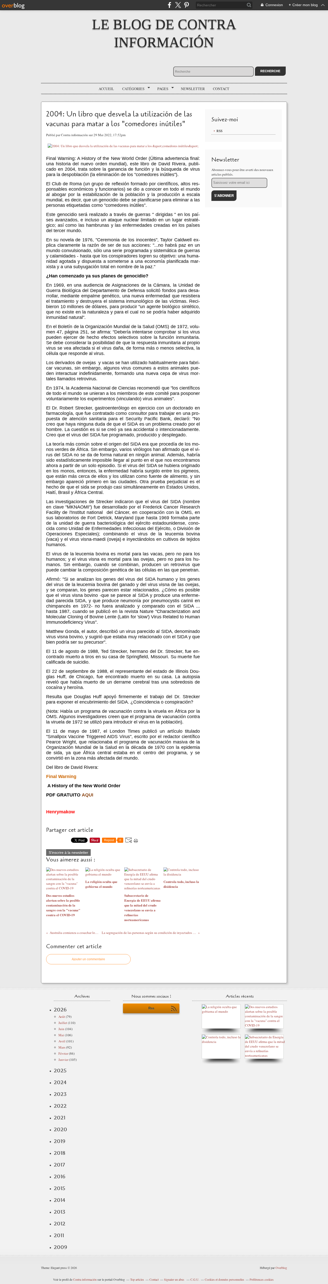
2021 (59, 1118)
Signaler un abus (174, 1279)
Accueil (106, 88)
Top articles (137, 1279)
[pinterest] (186, 5)
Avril (61, 1041)
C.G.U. (194, 1279)
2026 (60, 1010)
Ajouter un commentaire (88, 959)
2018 (59, 1153)
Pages (161, 88)
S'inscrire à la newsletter (68, 852)
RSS (219, 130)
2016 (59, 1176)
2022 (60, 1106)
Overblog (281, 1268)
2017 (59, 1165)
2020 (60, 1129)
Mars (61, 1047)
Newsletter (193, 88)
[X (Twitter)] (178, 5)
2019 (59, 1141)
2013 (59, 1212)
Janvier (63, 1059)
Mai (61, 1035)
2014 (59, 1200)
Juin (61, 1029)
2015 (59, 1188)
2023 (60, 1094)
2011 (59, 1235)
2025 (60, 1070)
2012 (59, 1224)
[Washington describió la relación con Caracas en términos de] (265, 1055)
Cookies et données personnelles (224, 1279)
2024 (60, 1082)
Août (61, 1016)
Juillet (62, 1022)
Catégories (132, 88)
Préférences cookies (262, 1279)
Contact (221, 88)
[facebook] (169, 5)
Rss (151, 1008)
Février (63, 1053)
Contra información (85, 1279)
